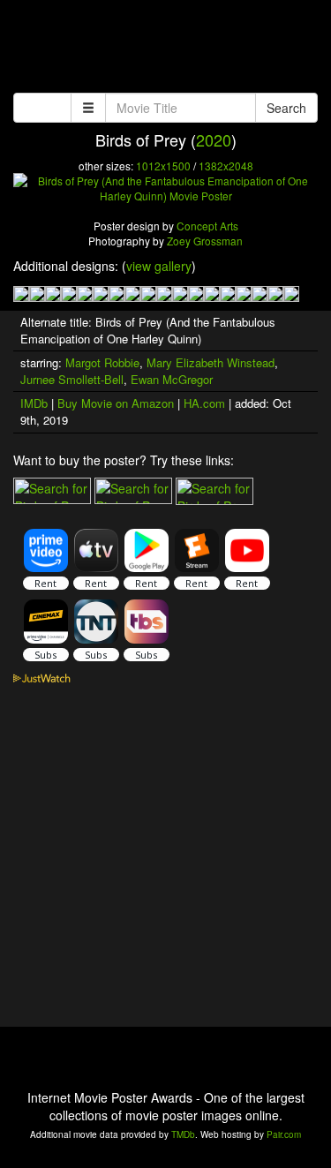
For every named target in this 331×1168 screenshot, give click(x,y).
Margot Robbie (102, 362)
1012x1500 (163, 165)
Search (286, 108)
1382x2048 (226, 165)
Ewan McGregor (172, 379)
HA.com (204, 403)
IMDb (34, 403)
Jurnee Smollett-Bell (72, 379)
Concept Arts (207, 225)
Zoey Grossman (205, 240)
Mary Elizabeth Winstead (211, 362)
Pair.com (284, 1134)
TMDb (183, 1134)
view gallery (159, 266)
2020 (213, 139)
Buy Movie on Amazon (115, 403)
